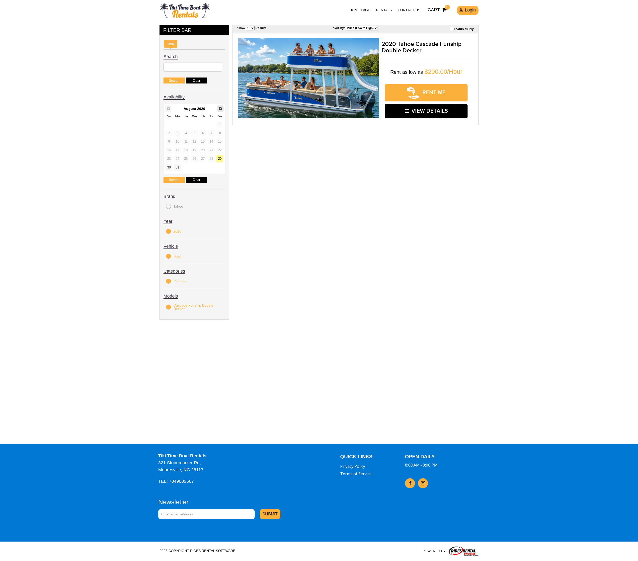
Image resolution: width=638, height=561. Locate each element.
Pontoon (180, 281)
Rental (170, 43)
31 (177, 167)
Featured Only (463, 29)
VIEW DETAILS (429, 111)
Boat (177, 256)
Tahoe (178, 206)
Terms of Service (356, 474)
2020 (177, 231)
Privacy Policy (352, 466)
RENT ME (433, 92)
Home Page (359, 10)
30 (169, 167)
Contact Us (409, 10)
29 (220, 158)
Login (470, 9)
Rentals (384, 10)
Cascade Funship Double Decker (193, 307)
